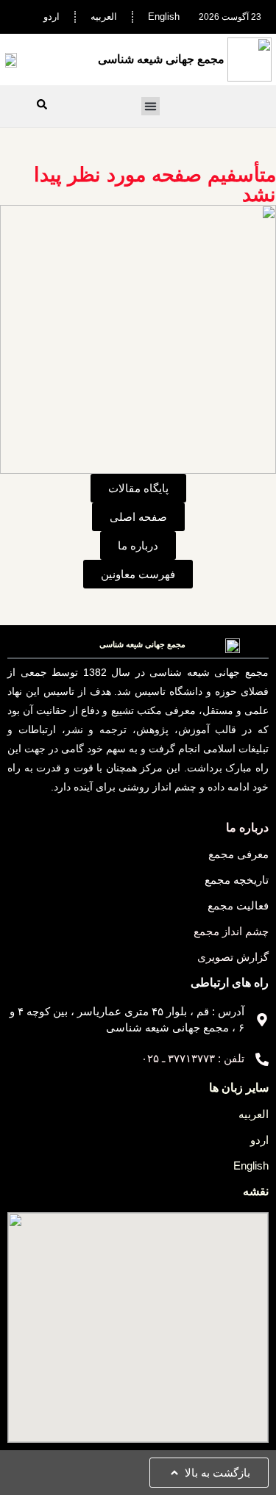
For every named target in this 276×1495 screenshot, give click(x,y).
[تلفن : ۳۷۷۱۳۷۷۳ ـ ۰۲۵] (262, 1059)
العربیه (104, 16)
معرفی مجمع (238, 854)
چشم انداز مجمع (231, 931)
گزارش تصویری (233, 957)
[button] (150, 106)
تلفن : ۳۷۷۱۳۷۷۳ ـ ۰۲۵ (192, 1058)
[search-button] (42, 104)
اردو (51, 16)
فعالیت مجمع (238, 905)
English (164, 16)
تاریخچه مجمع (237, 879)
